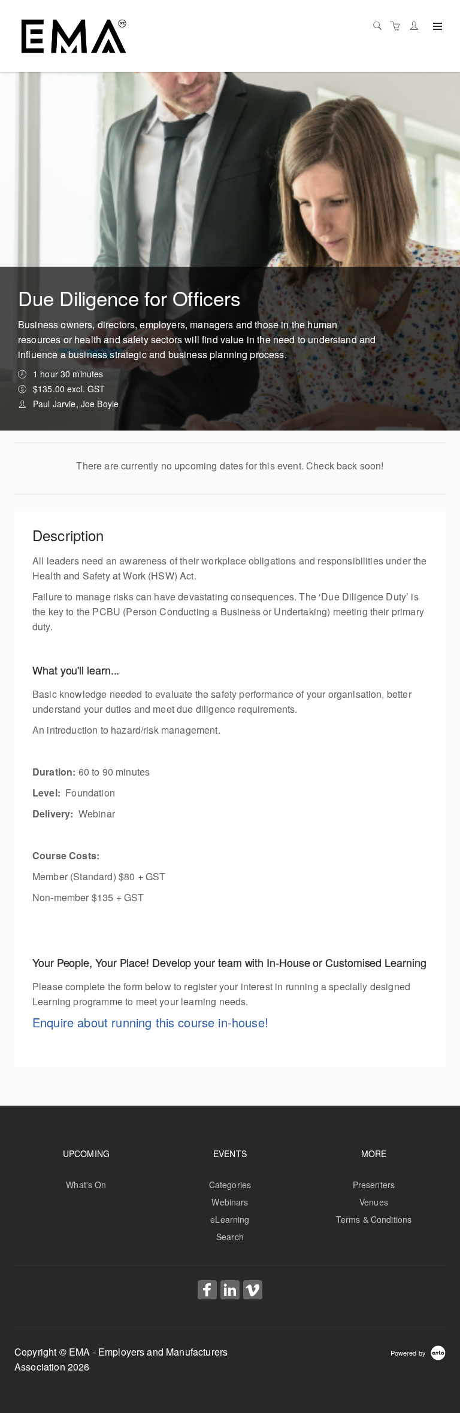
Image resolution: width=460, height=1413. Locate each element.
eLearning (229, 1219)
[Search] (380, 26)
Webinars (229, 1202)
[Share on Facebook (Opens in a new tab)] (207, 1291)
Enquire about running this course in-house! (150, 1022)
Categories (230, 1185)
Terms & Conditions (374, 1219)
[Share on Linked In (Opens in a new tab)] (230, 1291)
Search (230, 1237)
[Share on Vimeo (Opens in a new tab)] (252, 1291)
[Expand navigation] (436, 27)
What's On (86, 1185)
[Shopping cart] (398, 26)
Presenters (374, 1185)
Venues (373, 1202)
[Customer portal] (417, 25)
